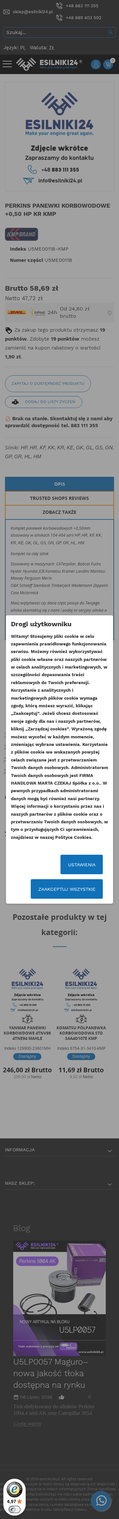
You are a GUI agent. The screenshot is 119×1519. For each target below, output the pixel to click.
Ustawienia (82, 864)
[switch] (14, 1509)
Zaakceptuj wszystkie (67, 889)
